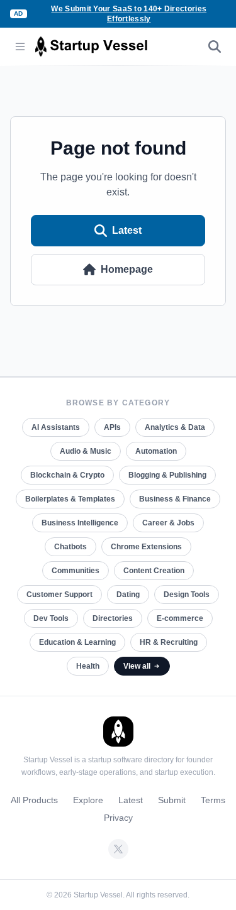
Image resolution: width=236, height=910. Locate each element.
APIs (112, 427)
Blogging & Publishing (167, 475)
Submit (172, 800)
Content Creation (153, 570)
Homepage (127, 269)
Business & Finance (175, 499)
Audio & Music (85, 451)
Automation (156, 451)
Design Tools (187, 594)
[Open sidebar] (20, 46)
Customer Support (59, 594)
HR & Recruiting (169, 642)
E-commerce (180, 618)
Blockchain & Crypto (67, 475)
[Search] (214, 46)
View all (136, 666)
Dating (128, 594)
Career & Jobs (168, 522)
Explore (88, 800)
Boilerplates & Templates (70, 499)
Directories (113, 618)
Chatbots (70, 546)
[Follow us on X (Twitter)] (118, 849)
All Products (34, 800)
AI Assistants (55, 427)
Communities (75, 570)
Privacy (118, 818)
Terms (213, 800)
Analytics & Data (175, 427)
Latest (127, 230)
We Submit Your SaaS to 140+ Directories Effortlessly (128, 13)
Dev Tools (51, 618)
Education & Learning (77, 642)
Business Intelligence (80, 522)
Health (87, 666)
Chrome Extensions (146, 546)
